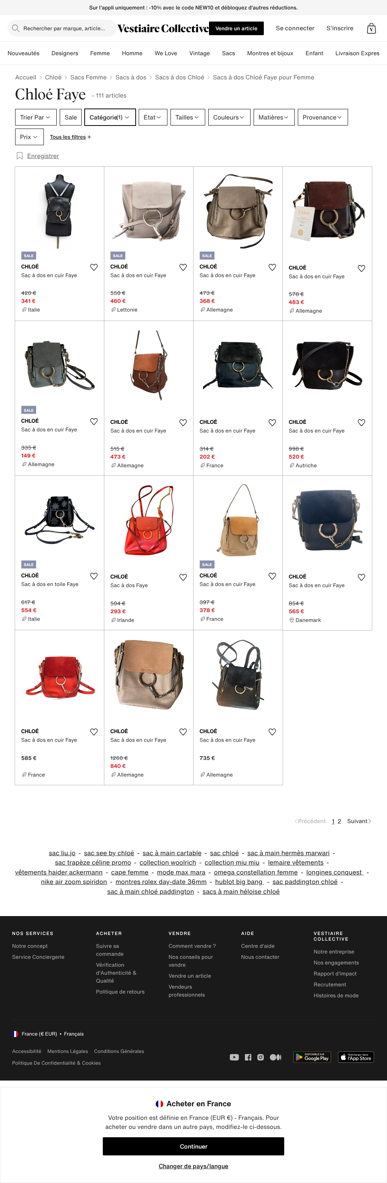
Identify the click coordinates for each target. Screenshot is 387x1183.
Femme (100, 53)
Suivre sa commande (110, 950)
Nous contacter (260, 957)
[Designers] (84, 53)
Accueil (25, 77)
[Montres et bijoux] (300, 53)
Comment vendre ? (192, 946)
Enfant (315, 53)
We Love (166, 53)
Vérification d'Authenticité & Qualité (116, 973)
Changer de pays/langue (193, 1166)
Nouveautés (23, 53)
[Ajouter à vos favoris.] (93, 267)
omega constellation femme (256, 872)
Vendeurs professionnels (187, 991)
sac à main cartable (171, 853)
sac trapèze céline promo (93, 862)
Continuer (193, 1146)
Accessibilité (26, 1051)
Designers (64, 53)
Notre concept (30, 946)
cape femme (130, 872)
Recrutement (330, 985)
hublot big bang (239, 882)
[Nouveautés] (45, 53)
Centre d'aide (258, 946)
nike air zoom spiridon (74, 882)
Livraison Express (358, 53)
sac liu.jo (62, 853)
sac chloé (224, 853)
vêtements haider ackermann (59, 872)
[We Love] (183, 53)
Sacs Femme (88, 77)
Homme (132, 53)
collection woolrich (167, 862)
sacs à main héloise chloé (241, 891)
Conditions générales (119, 1051)
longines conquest (334, 872)
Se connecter (295, 28)
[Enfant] (329, 53)
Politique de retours (120, 992)
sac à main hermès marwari (288, 853)
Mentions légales (67, 1051)
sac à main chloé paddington (150, 891)
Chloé (53, 77)
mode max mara (181, 872)
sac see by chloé (109, 853)
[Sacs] (241, 53)
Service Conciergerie (38, 957)
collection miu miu (232, 862)
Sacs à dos (130, 77)
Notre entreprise (334, 952)
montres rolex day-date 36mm (161, 882)
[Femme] (116, 53)
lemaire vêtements (296, 862)
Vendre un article (236, 28)
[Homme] (149, 53)
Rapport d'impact (335, 974)
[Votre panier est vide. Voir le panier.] (371, 28)
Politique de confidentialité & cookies (56, 1063)
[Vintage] (216, 53)
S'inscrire (340, 28)
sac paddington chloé (304, 882)
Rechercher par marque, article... (64, 28)
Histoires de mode (336, 996)
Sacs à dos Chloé (179, 77)
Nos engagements (336, 963)
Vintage (199, 53)
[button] (371, 28)
